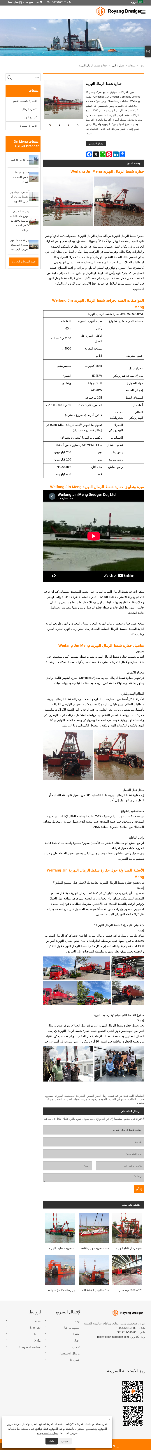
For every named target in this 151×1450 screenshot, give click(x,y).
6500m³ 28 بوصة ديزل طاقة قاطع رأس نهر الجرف (126, 1290)
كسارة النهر (118, 65)
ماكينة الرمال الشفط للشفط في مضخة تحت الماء (93, 1290)
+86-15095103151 (57, 2)
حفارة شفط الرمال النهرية (93, 65)
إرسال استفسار (96, 143)
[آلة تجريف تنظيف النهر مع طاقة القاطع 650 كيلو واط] (60, 1227)
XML (37, 1340)
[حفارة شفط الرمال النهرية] (59, 125)
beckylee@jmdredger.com (23, 2)
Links (37, 1321)
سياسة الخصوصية (47, 1433)
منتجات (132, 65)
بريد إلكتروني (113, 1446)
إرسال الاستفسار (69, 1353)
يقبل (51, 1441)
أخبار (77, 1340)
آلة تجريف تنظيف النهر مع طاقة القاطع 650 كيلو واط (59, 1248)
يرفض (64, 1441)
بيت (143, 65)
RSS (37, 1334)
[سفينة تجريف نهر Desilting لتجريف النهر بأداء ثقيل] (93, 1227)
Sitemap (35, 1327)
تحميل (76, 1347)
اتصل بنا (75, 1359)
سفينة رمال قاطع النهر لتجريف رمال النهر (126, 1248)
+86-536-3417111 (127, 1332)
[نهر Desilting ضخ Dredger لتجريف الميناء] (60, 1269)
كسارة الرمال (29, 109)
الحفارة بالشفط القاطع (25, 100)
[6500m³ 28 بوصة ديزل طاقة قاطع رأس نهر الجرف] (127, 1269)
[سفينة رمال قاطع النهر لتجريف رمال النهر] (127, 1227)
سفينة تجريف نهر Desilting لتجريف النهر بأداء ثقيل (93, 1248)
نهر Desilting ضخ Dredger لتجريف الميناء (59, 1290)
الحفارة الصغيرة (28, 125)
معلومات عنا (72, 1327)
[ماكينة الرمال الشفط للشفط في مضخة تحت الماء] (93, 1269)
